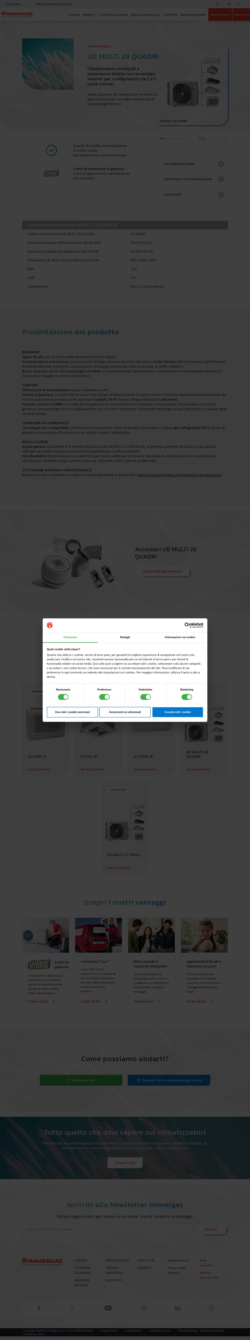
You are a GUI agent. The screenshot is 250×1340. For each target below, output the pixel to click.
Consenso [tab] (70, 637)
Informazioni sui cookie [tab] (180, 637)
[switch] (104, 697)
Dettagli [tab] (125, 637)
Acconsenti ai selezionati (125, 712)
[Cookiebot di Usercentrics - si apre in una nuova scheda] (187, 625)
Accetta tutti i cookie (178, 712)
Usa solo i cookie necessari (72, 712)
